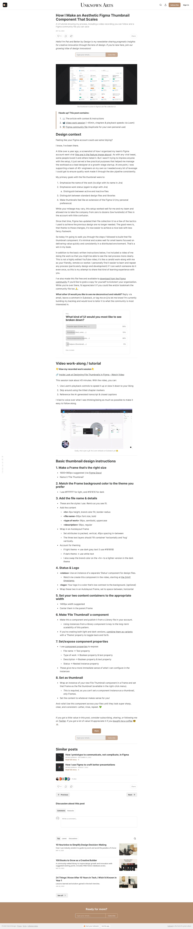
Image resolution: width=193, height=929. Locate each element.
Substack (170, 926)
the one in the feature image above (93, 154)
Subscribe (174, 5)
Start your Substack (92, 926)
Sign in (186, 5)
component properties (76, 646)
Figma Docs (95, 473)
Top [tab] (58, 839)
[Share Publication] (165, 5)
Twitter (62, 721)
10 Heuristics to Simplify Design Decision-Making (81, 845)
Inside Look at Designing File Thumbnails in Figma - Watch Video (91, 374)
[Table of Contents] (2, 464)
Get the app (105, 926)
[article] (96, 849)
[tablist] (65, 810)
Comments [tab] (61, 811)
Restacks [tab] (70, 811)
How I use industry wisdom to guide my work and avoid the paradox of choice (86, 848)
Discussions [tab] (73, 839)
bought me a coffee (122, 721)
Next (130, 795)
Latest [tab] (64, 839)
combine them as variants (120, 632)
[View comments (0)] (66, 36)
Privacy (19, 926)
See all (60, 895)
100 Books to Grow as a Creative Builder (76, 860)
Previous (64, 795)
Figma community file (77, 127)
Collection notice (33, 926)
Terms (25, 926)
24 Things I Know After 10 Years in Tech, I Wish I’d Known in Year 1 (86, 879)
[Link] (53, 134)
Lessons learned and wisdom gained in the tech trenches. (78, 883)
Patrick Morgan (71, 757)
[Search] (160, 5)
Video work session (75, 123)
